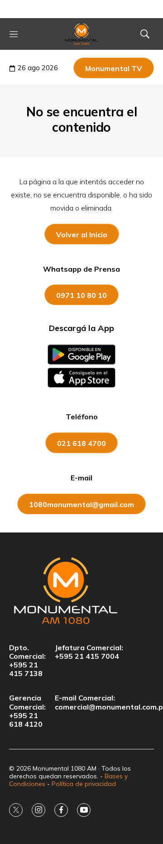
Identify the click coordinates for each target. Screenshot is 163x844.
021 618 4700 (81, 443)
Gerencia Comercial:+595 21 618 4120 (27, 711)
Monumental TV (113, 68)
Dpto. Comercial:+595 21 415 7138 (27, 660)
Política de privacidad (84, 784)
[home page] (81, 34)
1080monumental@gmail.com (81, 504)
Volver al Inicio (81, 234)
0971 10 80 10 (81, 295)
